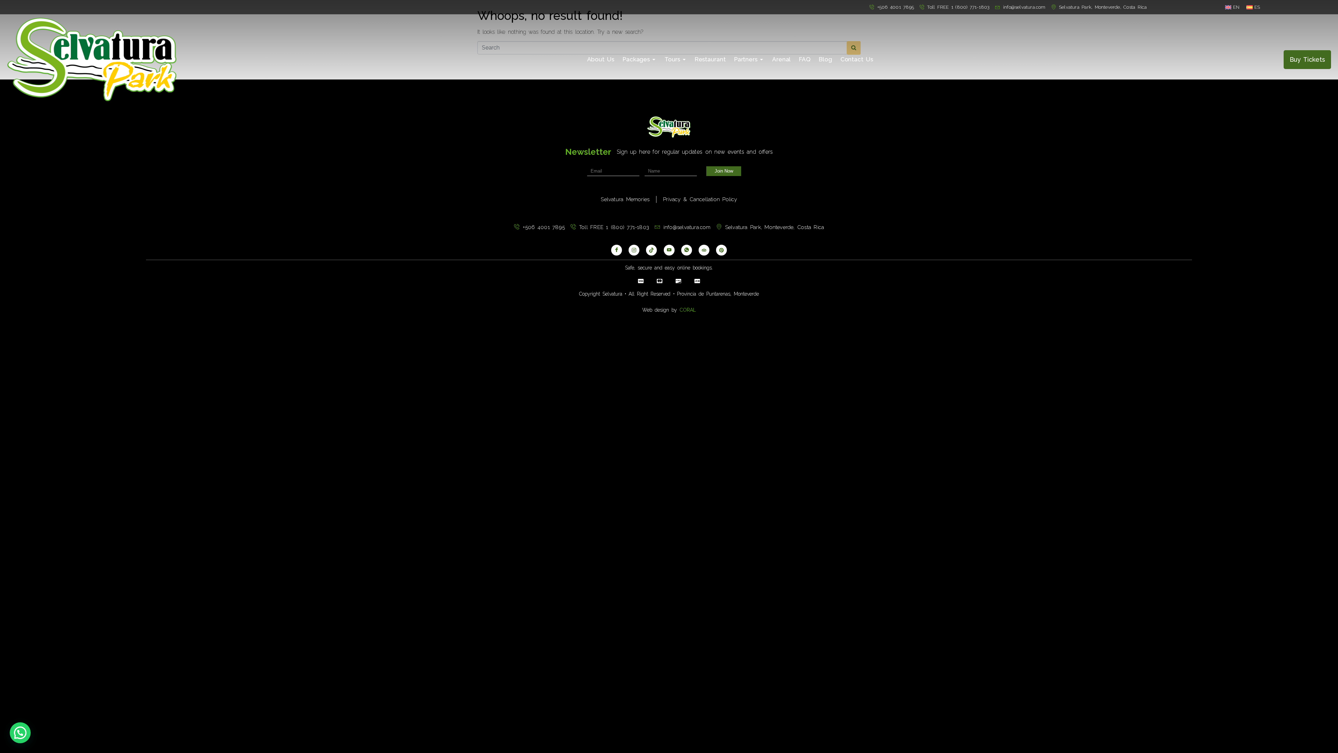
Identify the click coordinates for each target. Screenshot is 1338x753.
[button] (20, 732)
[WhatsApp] (686, 250)
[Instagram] (634, 250)
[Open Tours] (684, 59)
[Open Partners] (761, 59)
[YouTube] (669, 250)
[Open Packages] (654, 59)
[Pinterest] (721, 250)
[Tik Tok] (651, 250)
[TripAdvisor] (704, 250)
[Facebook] (616, 250)
